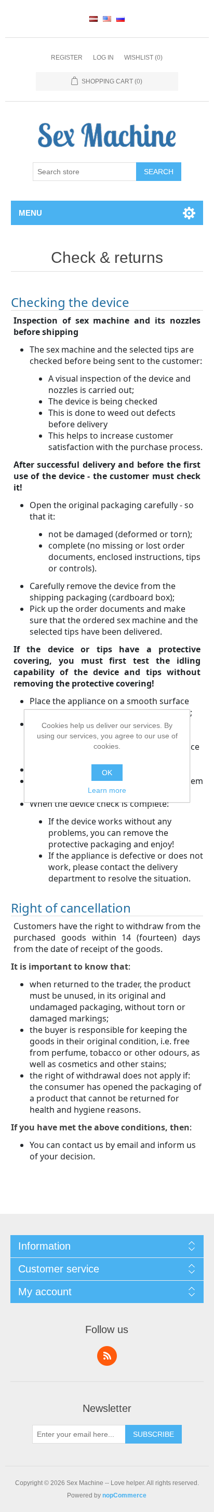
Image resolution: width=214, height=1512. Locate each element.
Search (158, 171)
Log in (103, 57)
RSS (107, 1356)
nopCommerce (124, 1495)
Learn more (107, 790)
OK (107, 772)
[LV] (93, 18)
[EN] (107, 18)
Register (67, 57)
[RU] (120, 18)
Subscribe (153, 1434)
